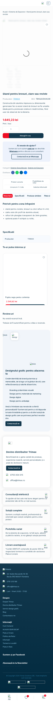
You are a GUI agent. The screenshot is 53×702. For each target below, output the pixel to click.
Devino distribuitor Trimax (12, 605)
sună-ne (31, 149)
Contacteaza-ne (9, 616)
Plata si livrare (8, 633)
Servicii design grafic (11, 609)
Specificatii (19, 196)
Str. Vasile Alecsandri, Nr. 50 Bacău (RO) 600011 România (18, 575)
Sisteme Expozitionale (18, 168)
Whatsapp (13, 151)
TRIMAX (16, 99)
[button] (47, 24)
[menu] (48, 3)
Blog (4, 612)
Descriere (8, 196)
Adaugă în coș (25, 136)
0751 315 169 (12, 581)
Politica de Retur (9, 636)
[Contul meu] (9, 697)
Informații (6, 640)
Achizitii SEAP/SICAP (11, 629)
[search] (43, 3)
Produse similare (34, 196)
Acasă (5, 12)
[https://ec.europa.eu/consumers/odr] (17, 683)
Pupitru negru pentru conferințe (17, 297)
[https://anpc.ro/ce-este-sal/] (36, 683)
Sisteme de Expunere (17, 12)
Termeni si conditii (9, 643)
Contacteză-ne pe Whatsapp (28, 157)
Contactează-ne (13, 424)
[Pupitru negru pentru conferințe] (25, 273)
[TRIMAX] (14, 3)
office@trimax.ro (17, 480)
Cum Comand (8, 626)
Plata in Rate (7, 647)
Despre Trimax (8, 602)
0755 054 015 (16, 475)
